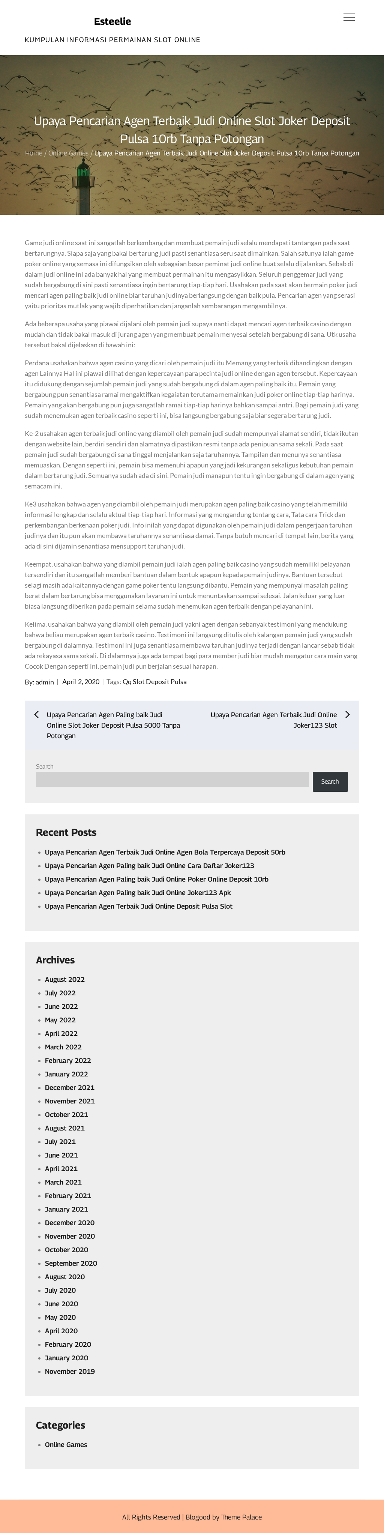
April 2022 (61, 1033)
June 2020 (61, 1304)
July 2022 (60, 993)
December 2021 (69, 1087)
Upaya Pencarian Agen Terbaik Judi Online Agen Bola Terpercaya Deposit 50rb (165, 852)
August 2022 (65, 979)
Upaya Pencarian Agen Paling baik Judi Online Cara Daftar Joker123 (149, 866)
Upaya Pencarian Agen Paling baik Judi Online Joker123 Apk (138, 893)
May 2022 (60, 1020)
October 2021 (66, 1114)
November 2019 (70, 1371)
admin (45, 681)
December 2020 (69, 1223)
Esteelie (112, 21)
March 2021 (63, 1182)
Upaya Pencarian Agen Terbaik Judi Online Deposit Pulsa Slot (138, 906)
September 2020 (71, 1263)
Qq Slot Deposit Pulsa (155, 681)
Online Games (66, 1445)
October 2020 (66, 1250)
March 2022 (63, 1047)
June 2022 (61, 1006)
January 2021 (66, 1209)
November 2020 (70, 1236)
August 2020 (65, 1277)
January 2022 (66, 1074)
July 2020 (60, 1290)
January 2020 (66, 1358)
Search (45, 766)
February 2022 (68, 1060)
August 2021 (65, 1128)
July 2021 (60, 1142)
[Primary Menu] (349, 17)
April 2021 (61, 1169)
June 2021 (61, 1155)
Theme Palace (241, 1517)
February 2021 (68, 1196)
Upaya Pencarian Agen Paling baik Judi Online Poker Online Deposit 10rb (156, 879)
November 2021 (70, 1101)
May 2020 (60, 1317)
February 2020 (68, 1344)
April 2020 (61, 1331)
